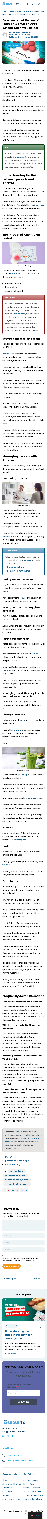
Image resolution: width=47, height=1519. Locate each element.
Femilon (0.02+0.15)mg (18, 571)
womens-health (17, 1171)
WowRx (27, 560)
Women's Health (24, 12)
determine (15, 273)
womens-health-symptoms (17, 1180)
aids (23, 720)
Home (5, 12)
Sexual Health (11, 1326)
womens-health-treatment (17, 1184)
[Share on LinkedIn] (13, 1190)
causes (35, 653)
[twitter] (13, 1436)
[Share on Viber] (22, 1190)
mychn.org (10, 1157)
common (39, 205)
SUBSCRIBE (23, 1402)
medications (8, 536)
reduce (23, 598)
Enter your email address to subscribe (19, 1385)
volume (6, 864)
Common (7, 353)
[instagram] (3, 1436)
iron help (23, 774)
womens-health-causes (15, 1175)
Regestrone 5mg (15, 567)
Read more (10, 1354)
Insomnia (6, 670)
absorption (20, 839)
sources (32, 798)
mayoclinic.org (12, 1164)
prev (6, 1327)
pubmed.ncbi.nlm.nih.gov (17, 1160)
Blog (12, 12)
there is (17, 730)
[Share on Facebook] (4, 1190)
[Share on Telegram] (26, 1190)
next (40, 1327)
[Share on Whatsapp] (17, 1190)
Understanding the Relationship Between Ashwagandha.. (18, 1335)
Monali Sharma (25, 32)
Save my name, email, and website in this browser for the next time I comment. (20, 1259)
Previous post (10, 1278)
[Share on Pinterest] (9, 1190)
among (18, 157)
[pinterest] (8, 1436)
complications (18, 313)
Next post (38, 1278)
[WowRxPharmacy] (10, 4)
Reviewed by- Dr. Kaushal (19, 35)
